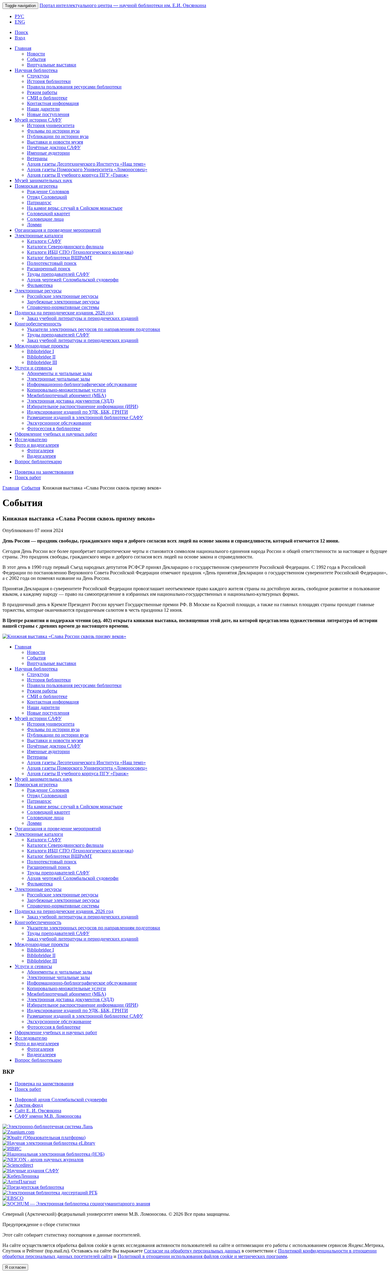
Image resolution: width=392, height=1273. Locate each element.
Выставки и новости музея (55, 142)
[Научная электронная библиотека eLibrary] (48, 1143)
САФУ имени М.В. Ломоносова (48, 1116)
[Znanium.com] (18, 1132)
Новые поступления (48, 114)
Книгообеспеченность (38, 323)
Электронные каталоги (39, 235)
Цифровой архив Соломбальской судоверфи (61, 1099)
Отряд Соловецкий (47, 197)
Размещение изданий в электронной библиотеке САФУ (85, 417)
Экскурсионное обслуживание (59, 423)
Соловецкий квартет (48, 213)
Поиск (21, 32)
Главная (23, 48)
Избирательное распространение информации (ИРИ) (82, 406)
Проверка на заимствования (44, 472)
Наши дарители (43, 108)
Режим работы (42, 92)
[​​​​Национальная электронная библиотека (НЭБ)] (53, 1154)
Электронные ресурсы (38, 290)
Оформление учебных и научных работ (56, 434)
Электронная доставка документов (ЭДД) (70, 401)
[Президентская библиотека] (33, 1187)
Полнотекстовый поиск (52, 263)
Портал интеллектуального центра (123, 5)
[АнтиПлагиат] (19, 1181)
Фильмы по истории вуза (53, 130)
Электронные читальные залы (58, 378)
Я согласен (15, 1267)
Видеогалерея (41, 456)
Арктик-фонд (29, 1105)
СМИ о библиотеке (47, 97)
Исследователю (31, 439)
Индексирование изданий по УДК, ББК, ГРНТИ (77, 412)
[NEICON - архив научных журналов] (43, 1159)
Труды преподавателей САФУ (58, 274)
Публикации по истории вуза (58, 136)
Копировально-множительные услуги (66, 389)
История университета (50, 125)
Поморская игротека (36, 186)
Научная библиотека (36, 70)
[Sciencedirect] (17, 1165)
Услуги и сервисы (33, 367)
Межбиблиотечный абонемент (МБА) (66, 395)
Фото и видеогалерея (37, 445)
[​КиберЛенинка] (20, 1176)
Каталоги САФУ (44, 241)
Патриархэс (39, 202)
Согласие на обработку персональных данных (192, 1250)
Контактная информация (53, 103)
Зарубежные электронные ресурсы (63, 301)
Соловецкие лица (45, 219)
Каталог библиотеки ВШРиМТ (59, 257)
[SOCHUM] (76, 1203)
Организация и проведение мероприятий (58, 230)
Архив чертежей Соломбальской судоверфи (73, 279)
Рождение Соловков (48, 191)
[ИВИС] (11, 1148)
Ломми (34, 224)
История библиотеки (49, 81)
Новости (36, 53)
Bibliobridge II (41, 356)
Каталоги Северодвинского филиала (65, 246)
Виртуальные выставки (51, 64)
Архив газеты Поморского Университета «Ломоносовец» (87, 169)
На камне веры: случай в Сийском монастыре (75, 208)
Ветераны (37, 158)
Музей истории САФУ (38, 119)
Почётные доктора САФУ (54, 147)
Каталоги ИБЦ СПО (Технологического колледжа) (80, 252)
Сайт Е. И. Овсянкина (38, 1110)
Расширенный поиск (48, 268)
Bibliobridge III (42, 362)
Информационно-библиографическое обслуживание (82, 384)
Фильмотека (40, 285)
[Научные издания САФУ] (30, 1170)
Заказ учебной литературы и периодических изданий (82, 318)
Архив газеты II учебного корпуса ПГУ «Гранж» (78, 175)
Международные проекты (42, 345)
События (36, 59)
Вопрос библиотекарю (38, 461)
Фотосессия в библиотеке (54, 428)
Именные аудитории (48, 153)
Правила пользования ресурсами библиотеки (74, 86)
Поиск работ (28, 477)
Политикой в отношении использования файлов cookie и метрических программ (202, 1256)
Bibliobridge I (40, 351)
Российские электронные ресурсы (62, 296)
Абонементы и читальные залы (59, 373)
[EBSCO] (13, 1198)
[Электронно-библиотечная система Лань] (47, 1126)
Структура (38, 75)
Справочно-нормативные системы (63, 307)
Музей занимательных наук (43, 180)
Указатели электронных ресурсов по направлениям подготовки (93, 329)
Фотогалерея (40, 450)
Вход (20, 37)
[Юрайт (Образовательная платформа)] (43, 1137)
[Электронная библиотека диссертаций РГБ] (49, 1192)
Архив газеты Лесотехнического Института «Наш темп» (86, 164)
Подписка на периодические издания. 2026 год (64, 312)
